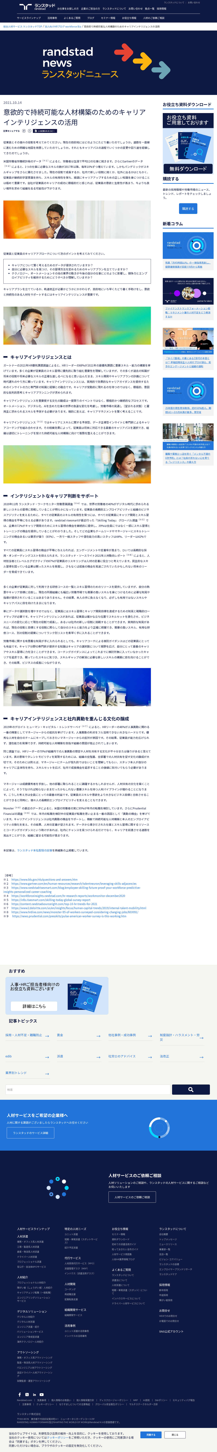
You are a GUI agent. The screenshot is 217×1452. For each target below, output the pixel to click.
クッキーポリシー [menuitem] (45, 1404)
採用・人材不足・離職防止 (23, 1035)
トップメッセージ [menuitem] (168, 1239)
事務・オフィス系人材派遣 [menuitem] (30, 1241)
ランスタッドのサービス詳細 (30, 1133)
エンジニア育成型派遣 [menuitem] (28, 1336)
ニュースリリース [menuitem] (168, 1244)
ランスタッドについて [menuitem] (114, 8)
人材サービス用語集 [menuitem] (122, 1254)
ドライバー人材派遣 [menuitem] (27, 1256)
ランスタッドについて (174, 2)
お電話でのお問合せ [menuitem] (169, 1321)
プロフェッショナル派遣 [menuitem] (29, 1261)
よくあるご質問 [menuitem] (72, 17)
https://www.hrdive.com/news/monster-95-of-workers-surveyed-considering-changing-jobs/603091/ (75, 912)
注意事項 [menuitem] (26, 1404)
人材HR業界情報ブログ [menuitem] (123, 1259)
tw (27, 1394)
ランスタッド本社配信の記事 (34, 850)
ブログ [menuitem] (90, 17)
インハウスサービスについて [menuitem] (126, 1298)
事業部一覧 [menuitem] (164, 1249)
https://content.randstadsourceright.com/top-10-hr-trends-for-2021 (54, 904)
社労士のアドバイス (122, 1056)
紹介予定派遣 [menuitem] (71, 1247)
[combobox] (87, 1090)
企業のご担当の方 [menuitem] (90, 8)
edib (8, 1056)
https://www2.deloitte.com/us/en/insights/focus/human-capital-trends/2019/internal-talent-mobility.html (79, 908)
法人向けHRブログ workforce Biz (63, 26)
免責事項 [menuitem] (41, 1400)
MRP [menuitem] (135, 1400)
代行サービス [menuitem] (73, 1258)
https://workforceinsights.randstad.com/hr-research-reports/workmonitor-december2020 (68, 896)
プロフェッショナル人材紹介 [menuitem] (31, 1282)
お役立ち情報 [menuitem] (129, 17)
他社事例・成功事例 (122, 1035)
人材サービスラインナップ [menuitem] (33, 1228)
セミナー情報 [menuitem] (108, 17)
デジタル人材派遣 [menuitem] (26, 1321)
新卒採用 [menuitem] (163, 1290)
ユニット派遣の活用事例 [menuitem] (77, 1331)
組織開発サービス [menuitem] (75, 1309)
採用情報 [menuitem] (161, 8)
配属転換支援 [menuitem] (71, 1299)
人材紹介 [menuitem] (22, 1277)
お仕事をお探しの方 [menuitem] (68, 8)
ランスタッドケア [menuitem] (168, 1274)
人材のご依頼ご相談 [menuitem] (153, 17)
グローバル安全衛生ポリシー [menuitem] (109, 1404)
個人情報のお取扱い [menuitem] (61, 1400)
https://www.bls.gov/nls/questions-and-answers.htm (45, 879)
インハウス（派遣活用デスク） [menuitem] (80, 1273)
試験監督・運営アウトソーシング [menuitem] (33, 1380)
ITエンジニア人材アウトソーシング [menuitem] (34, 1367)
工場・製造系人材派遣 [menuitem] (28, 1246)
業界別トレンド (16, 1072)
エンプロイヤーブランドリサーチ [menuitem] (175, 1269)
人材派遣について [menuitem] (121, 1285)
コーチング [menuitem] (70, 1289)
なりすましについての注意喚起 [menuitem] (74, 1404)
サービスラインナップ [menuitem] (29, 17)
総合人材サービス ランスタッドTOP (22, 26)
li (34, 1394)
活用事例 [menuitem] (52, 17)
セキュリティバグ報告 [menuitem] (184, 1400)
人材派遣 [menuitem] (22, 1236)
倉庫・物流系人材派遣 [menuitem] (28, 1251)
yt (41, 1394)
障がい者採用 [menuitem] (165, 1300)
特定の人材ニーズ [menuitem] (75, 1228)
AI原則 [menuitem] (146, 1400)
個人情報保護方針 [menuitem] (85, 1400)
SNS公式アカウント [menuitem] (171, 1331)
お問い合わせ (194, 2)
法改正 (164, 1056)
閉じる (175, 1434)
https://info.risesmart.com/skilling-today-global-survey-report (51, 900)
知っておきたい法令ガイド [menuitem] (125, 1249)
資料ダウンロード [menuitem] (121, 1239)
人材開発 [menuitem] (70, 1284)
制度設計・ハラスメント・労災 (180, 1037)
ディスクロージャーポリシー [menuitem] (113, 1400)
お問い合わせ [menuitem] (136, 8)
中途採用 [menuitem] (163, 1295)
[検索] (191, 1090)
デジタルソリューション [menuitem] (32, 1311)
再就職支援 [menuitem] (70, 1294)
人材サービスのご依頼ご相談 (132, 1197)
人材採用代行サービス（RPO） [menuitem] (80, 1263)
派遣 (60, 1056)
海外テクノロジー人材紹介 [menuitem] (30, 1341)
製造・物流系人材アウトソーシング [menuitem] (34, 1362)
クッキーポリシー (57, 1437)
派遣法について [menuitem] (119, 1280)
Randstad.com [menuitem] (24, 1400)
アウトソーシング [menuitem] (28, 1352)
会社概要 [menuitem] (163, 1234)
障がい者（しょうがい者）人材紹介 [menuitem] (34, 1287)
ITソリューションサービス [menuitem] (30, 1331)
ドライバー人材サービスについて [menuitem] (128, 1303)
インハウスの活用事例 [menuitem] (76, 1336)
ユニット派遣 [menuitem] (71, 1234)
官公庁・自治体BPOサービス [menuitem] (31, 1266)
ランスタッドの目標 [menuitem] (169, 1264)
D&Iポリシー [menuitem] (161, 1400)
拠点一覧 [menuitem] (149, 8)
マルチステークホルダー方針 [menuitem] (143, 1404)
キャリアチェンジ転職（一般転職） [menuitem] (34, 1292)
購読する (188, 208)
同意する (151, 1434)
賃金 (60, 1035)
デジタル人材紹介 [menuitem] (26, 1316)
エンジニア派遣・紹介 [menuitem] (28, 1326)
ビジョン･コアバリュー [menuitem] (170, 1259)
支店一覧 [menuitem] (163, 1254)
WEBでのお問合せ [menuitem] (168, 1316)
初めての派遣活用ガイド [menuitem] (124, 1244)
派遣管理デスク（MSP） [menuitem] (77, 1268)
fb (20, 1394)
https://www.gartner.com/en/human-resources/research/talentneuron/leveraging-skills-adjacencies (74, 883)
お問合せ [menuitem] (164, 1310)
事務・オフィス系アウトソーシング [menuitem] (34, 1357)
